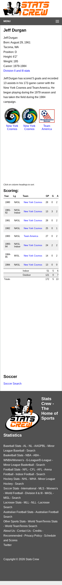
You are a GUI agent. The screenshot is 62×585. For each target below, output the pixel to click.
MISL (6, 497)
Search (31, 450)
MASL (48, 493)
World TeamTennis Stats (43, 521)
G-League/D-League (38, 460)
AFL (39, 469)
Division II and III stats (16, 70)
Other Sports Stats (14, 521)
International (28, 488)
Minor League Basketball (18, 464)
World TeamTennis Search (21, 526)
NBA (28, 455)
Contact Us (24, 530)
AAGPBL (39, 445)
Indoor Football (25, 474)
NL (30, 445)
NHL (24, 478)
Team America (47, 127)
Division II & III (34, 493)
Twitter (7, 545)
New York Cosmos (12, 127)
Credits (37, 530)
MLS (41, 488)
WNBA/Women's (13, 460)
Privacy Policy (33, 535)
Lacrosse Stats (12, 502)
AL (25, 445)
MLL (26, 502)
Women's (52, 488)
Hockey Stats (11, 478)
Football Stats (11, 469)
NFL (25, 469)
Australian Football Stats (18, 512)
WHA (33, 478)
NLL (33, 502)
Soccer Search (12, 383)
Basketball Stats (13, 455)
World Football (14, 493)
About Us (9, 530)
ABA (36, 455)
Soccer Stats (11, 488)
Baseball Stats (12, 445)
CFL (32, 469)
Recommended (12, 535)
